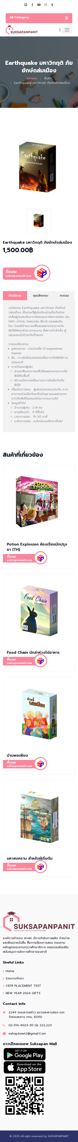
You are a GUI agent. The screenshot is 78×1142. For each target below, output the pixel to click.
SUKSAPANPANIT (58, 1136)
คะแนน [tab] (64, 295)
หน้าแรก (32, 78)
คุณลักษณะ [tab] (40, 295)
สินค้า (47, 78)
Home (10, 971)
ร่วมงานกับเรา (15, 978)
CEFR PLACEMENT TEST (23, 986)
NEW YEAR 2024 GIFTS (23, 993)
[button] (39, 339)
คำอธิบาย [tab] (15, 295)
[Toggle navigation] (67, 30)
